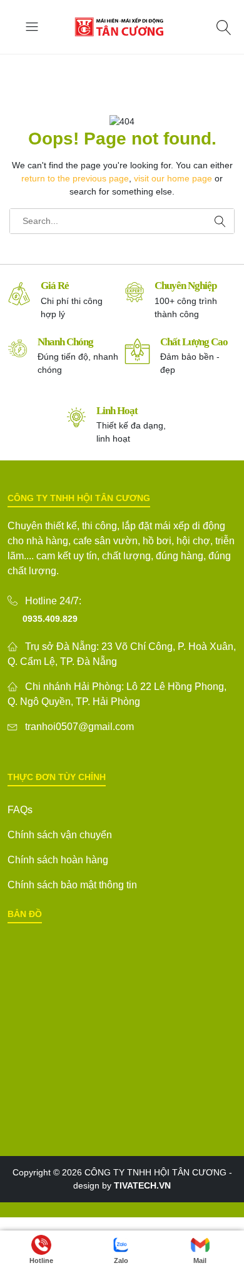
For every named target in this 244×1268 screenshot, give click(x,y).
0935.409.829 (50, 619)
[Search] (225, 27)
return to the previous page (75, 178)
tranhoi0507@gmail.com (79, 726)
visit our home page (173, 178)
